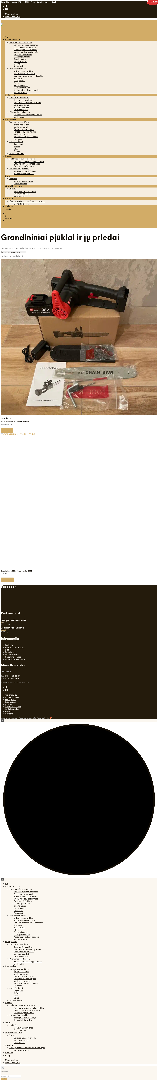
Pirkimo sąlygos (12, 654)
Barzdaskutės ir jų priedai (25, 191)
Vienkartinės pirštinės (23, 181)
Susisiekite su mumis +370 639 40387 (15, 2)
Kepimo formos (20, 92)
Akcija (8, 209)
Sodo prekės (11, 95)
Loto (16, 148)
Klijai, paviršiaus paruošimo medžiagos (27, 201)
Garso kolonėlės (16, 154)
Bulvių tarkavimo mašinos (25, 47)
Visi (6, 37)
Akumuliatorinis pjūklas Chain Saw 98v (16, 422)
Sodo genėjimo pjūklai (23, 100)
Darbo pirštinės (20, 183)
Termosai (18, 139)
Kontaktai (9, 645)
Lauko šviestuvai (21, 109)
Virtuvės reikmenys (17, 69)
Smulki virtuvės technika (24, 73)
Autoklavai (18, 66)
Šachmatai (18, 144)
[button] (5, 213)
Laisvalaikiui (10, 120)
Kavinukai (18, 78)
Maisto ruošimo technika (20, 42)
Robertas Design (43, 718)
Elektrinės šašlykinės (23, 54)
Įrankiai (8, 156)
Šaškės (17, 146)
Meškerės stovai (21, 127)
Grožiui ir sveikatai (13, 186)
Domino (17, 151)
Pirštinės (13, 179)
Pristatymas (10, 652)
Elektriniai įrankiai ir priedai (22, 159)
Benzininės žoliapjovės (24, 105)
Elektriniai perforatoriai (24, 166)
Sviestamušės (20, 59)
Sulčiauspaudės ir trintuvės (25, 49)
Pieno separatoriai (22, 56)
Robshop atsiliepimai (14, 647)
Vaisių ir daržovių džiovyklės (26, 52)
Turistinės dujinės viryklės (25, 132)
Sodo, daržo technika (19, 98)
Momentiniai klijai (21, 204)
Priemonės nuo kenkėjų (19, 112)
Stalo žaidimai (16, 141)
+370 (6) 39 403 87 (12, 676)
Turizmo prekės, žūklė (19, 122)
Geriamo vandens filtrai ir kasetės (28, 76)
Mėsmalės (18, 64)
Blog (7, 650)
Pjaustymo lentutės (22, 88)
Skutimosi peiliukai (22, 194)
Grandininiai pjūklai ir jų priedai (27, 102)
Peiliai (16, 83)
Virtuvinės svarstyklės (23, 71)
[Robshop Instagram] (6, 9)
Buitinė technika (12, 40)
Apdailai (9, 199)
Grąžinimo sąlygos (13, 657)
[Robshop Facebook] (6, 6)
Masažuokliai (19, 196)
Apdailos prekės (12, 709)
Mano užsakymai (12, 17)
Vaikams (9, 206)
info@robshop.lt (12, 678)
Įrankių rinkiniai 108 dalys (25, 171)
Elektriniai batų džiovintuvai (26, 136)
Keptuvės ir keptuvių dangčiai (27, 90)
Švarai (8, 176)
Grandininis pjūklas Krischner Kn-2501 (16, 571)
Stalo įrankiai (19, 80)
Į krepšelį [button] (7, 580)
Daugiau (7, 430)
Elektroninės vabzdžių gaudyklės (28, 114)
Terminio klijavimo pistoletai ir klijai (29, 161)
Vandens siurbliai (21, 107)
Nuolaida (9, 714)
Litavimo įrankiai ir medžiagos (27, 164)
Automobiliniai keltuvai (24, 173)
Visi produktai (11, 695)
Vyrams (12, 189)
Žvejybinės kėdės (21, 125)
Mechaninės (19, 117)
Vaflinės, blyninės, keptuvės (26, 45)
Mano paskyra (11, 14)
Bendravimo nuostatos (15, 659)
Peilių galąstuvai (21, 85)
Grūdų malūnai (20, 61)
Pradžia (4, 248)
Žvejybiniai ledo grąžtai (24, 129)
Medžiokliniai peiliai (22, 134)
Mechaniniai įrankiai (19, 169)
